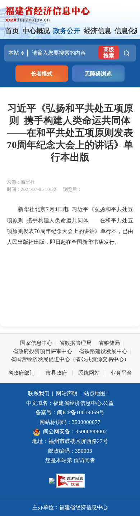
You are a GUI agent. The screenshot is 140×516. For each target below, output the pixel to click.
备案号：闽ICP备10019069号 (70, 412)
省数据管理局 (75, 343)
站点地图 (95, 393)
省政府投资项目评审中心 (42, 351)
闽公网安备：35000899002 (75, 431)
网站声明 (67, 393)
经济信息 (97, 31)
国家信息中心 (36, 343)
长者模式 (41, 73)
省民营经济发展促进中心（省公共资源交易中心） (70, 359)
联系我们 (39, 393)
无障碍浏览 (98, 73)
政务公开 (66, 31)
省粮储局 (109, 343)
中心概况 (36, 31)
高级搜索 (108, 52)
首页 (12, 31)
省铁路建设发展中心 (103, 351)
